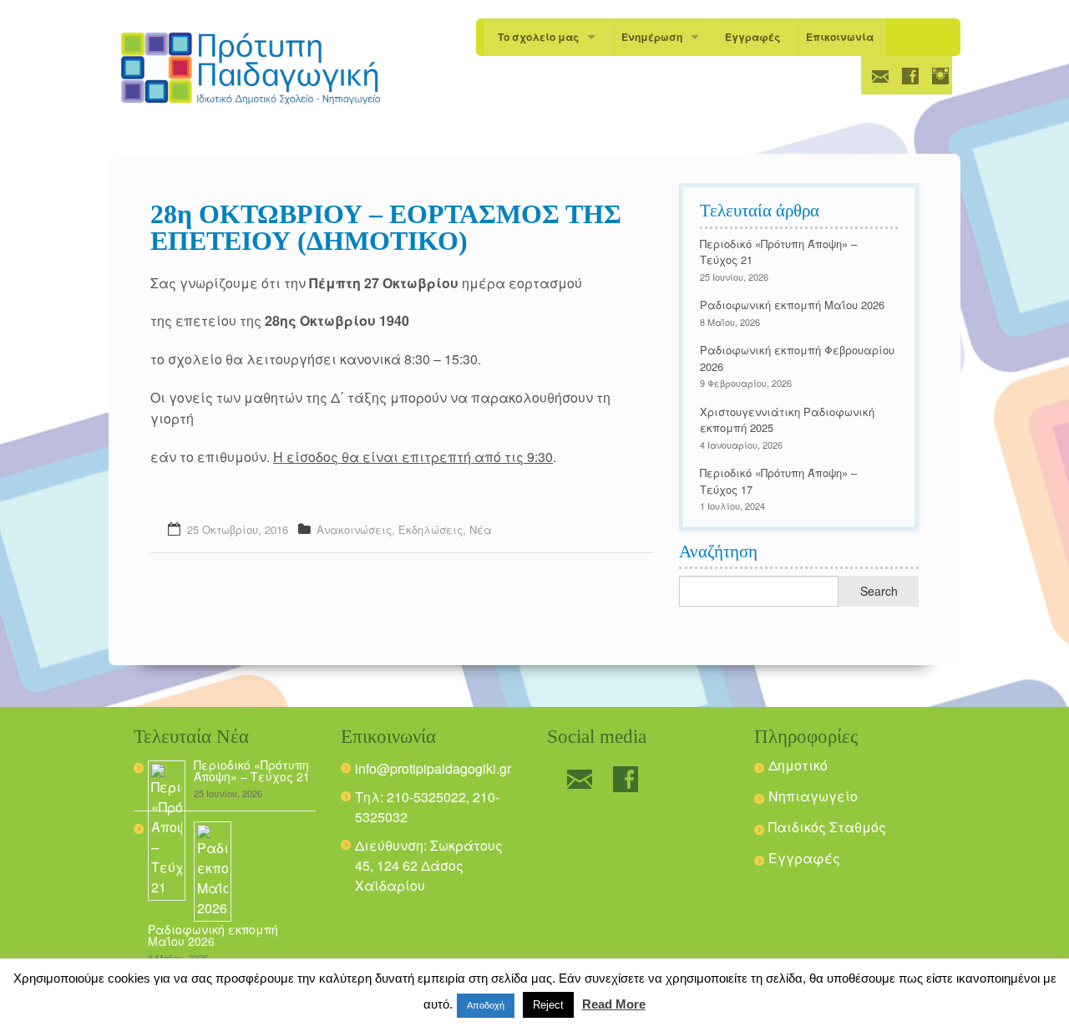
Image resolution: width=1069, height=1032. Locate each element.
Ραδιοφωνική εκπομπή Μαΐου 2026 (792, 305)
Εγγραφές (752, 36)
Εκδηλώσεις (430, 529)
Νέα (480, 529)
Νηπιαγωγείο (813, 796)
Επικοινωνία (840, 36)
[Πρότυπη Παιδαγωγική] (250, 68)
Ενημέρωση (651, 36)
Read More (614, 1004)
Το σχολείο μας (538, 36)
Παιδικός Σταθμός (827, 826)
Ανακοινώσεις (354, 529)
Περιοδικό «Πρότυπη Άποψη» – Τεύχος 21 (252, 770)
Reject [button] (548, 1005)
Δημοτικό (798, 765)
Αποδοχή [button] (485, 1005)
